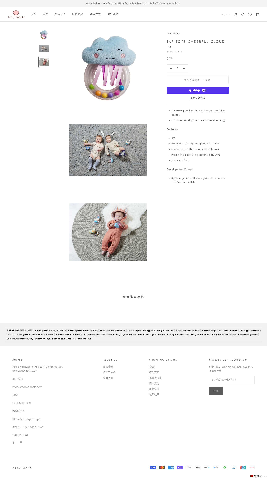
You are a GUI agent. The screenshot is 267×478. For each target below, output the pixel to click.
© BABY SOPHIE (22, 468)
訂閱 (216, 390)
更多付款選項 (197, 98)
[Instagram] (21, 442)
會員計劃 (108, 378)
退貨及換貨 (155, 378)
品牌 (45, 14)
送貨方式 (95, 14)
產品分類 (60, 14)
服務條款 (154, 389)
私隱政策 (154, 394)
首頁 (33, 14)
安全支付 (154, 383)
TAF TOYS (173, 33)
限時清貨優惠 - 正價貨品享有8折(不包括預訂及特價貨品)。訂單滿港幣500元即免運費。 (133, 3)
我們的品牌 (109, 372)
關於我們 (113, 14)
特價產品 (77, 14)
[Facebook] (13, 442)
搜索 (151, 367)
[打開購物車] (257, 14)
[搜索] (243, 14)
